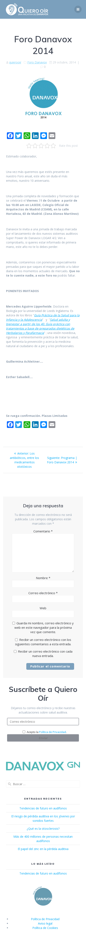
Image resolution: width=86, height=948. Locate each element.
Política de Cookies (45, 928)
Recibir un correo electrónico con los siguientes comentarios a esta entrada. (43, 642)
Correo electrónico (43, 593)
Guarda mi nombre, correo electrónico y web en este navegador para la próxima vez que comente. (44, 627)
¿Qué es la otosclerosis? (43, 829)
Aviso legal (45, 923)
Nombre (43, 578)
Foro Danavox (37, 62)
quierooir (15, 62)
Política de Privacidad (52, 732)
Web (43, 608)
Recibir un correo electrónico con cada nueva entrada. (45, 653)
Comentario (43, 531)
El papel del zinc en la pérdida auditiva (43, 849)
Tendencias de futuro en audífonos (43, 808)
